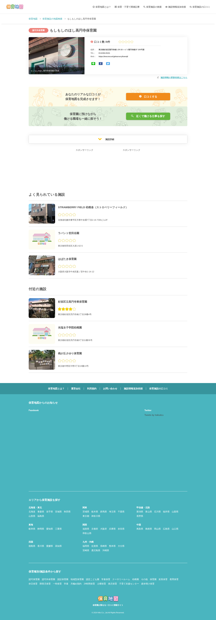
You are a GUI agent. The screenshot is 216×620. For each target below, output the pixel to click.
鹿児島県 (95, 550)
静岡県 (40, 529)
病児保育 (112, 583)
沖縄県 (105, 550)
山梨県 (175, 511)
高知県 (58, 546)
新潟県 (140, 511)
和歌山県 (87, 533)
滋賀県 (86, 529)
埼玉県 (112, 511)
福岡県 (86, 546)
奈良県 (121, 529)
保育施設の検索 (154, 7)
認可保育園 (34, 579)
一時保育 (57, 583)
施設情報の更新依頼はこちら (174, 77)
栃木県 (94, 511)
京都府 (94, 529)
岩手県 (49, 511)
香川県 (40, 546)
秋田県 (67, 511)
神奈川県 (95, 516)
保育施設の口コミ (201, 7)
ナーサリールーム (121, 579)
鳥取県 (140, 529)
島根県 (148, 529)
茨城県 (86, 511)
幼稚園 (135, 579)
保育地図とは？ (103, 7)
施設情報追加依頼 (177, 7)
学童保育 (105, 579)
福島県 (40, 516)
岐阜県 (32, 529)
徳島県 (32, 546)
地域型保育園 (77, 579)
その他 (144, 579)
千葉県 (121, 511)
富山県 (148, 511)
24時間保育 (89, 583)
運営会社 (76, 388)
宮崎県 (86, 550)
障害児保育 (45, 583)
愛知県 (49, 529)
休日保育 (33, 583)
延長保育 (163, 579)
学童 (66, 583)
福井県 (166, 511)
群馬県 (103, 511)
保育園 (153, 579)
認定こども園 (92, 579)
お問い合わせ (110, 388)
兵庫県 (112, 529)
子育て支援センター (129, 583)
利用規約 (92, 388)
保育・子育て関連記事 (129, 7)
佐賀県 (94, 546)
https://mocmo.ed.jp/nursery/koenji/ (113, 56)
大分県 (121, 546)
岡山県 (157, 529)
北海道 (32, 511)
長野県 (140, 516)
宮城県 (58, 511)
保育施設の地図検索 (52, 18)
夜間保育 (174, 579)
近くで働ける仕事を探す (150, 116)
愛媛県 (49, 546)
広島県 (166, 529)
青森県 (40, 511)
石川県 (157, 511)
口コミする (150, 96)
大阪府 (103, 529)
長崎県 (103, 546)
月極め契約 (76, 583)
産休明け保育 (147, 583)
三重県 (58, 529)
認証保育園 (62, 579)
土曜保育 (101, 583)
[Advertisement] (84, 170)
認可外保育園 (48, 579)
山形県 (32, 516)
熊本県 (112, 546)
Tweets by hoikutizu (153, 415)
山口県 (175, 529)
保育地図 (33, 18)
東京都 (86, 516)
